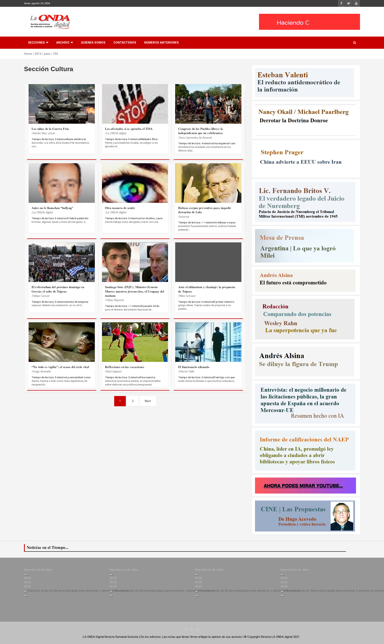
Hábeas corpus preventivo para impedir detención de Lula (204, 210)
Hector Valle (186, 371)
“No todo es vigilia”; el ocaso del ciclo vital (60, 367)
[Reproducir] (25, 574)
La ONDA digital (116, 133)
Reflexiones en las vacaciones (124, 367)
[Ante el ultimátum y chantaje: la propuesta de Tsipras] (208, 264)
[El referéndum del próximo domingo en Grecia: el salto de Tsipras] (61, 264)
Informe (184, 217)
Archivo (62, 42)
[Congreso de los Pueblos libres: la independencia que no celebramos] (208, 106)
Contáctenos (124, 42)
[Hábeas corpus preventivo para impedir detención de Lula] (208, 185)
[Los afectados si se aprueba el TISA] (135, 106)
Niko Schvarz (187, 296)
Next (148, 401)
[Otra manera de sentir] (135, 185)
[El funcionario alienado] (208, 344)
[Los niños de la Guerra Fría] (61, 106)
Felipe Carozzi (41, 296)
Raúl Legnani (114, 371)
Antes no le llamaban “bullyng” (53, 208)
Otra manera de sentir (120, 208)
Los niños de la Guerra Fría (50, 128)
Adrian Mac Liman (44, 133)
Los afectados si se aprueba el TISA (129, 128)
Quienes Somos (93, 42)
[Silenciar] (25, 591)
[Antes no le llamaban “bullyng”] (61, 185)
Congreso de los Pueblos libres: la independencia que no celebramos (200, 130)
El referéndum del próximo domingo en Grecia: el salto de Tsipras (58, 289)
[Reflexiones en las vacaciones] (135, 344)
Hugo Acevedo (42, 371)
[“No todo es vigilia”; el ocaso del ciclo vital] (61, 344)
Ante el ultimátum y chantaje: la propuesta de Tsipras (206, 289)
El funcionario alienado (193, 367)
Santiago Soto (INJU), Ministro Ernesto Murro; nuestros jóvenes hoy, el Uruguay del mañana (134, 291)
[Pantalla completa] (25, 595)
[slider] (78, 590)
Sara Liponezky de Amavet (195, 137)
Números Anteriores (161, 42)
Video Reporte (115, 300)
